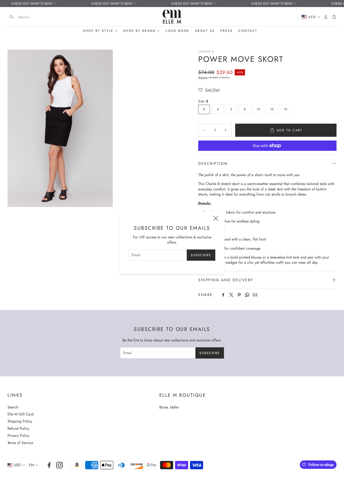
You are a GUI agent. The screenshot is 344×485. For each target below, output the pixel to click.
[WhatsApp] (247, 295)
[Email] (255, 295)
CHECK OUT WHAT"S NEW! (31, 3)
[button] (37, 16)
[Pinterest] (239, 295)
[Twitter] (231, 295)
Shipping (202, 77)
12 (272, 109)
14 (285, 109)
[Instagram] (59, 465)
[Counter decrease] (204, 130)
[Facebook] (223, 295)
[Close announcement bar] (339, 3)
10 (258, 109)
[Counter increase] (225, 130)
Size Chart (212, 89)
